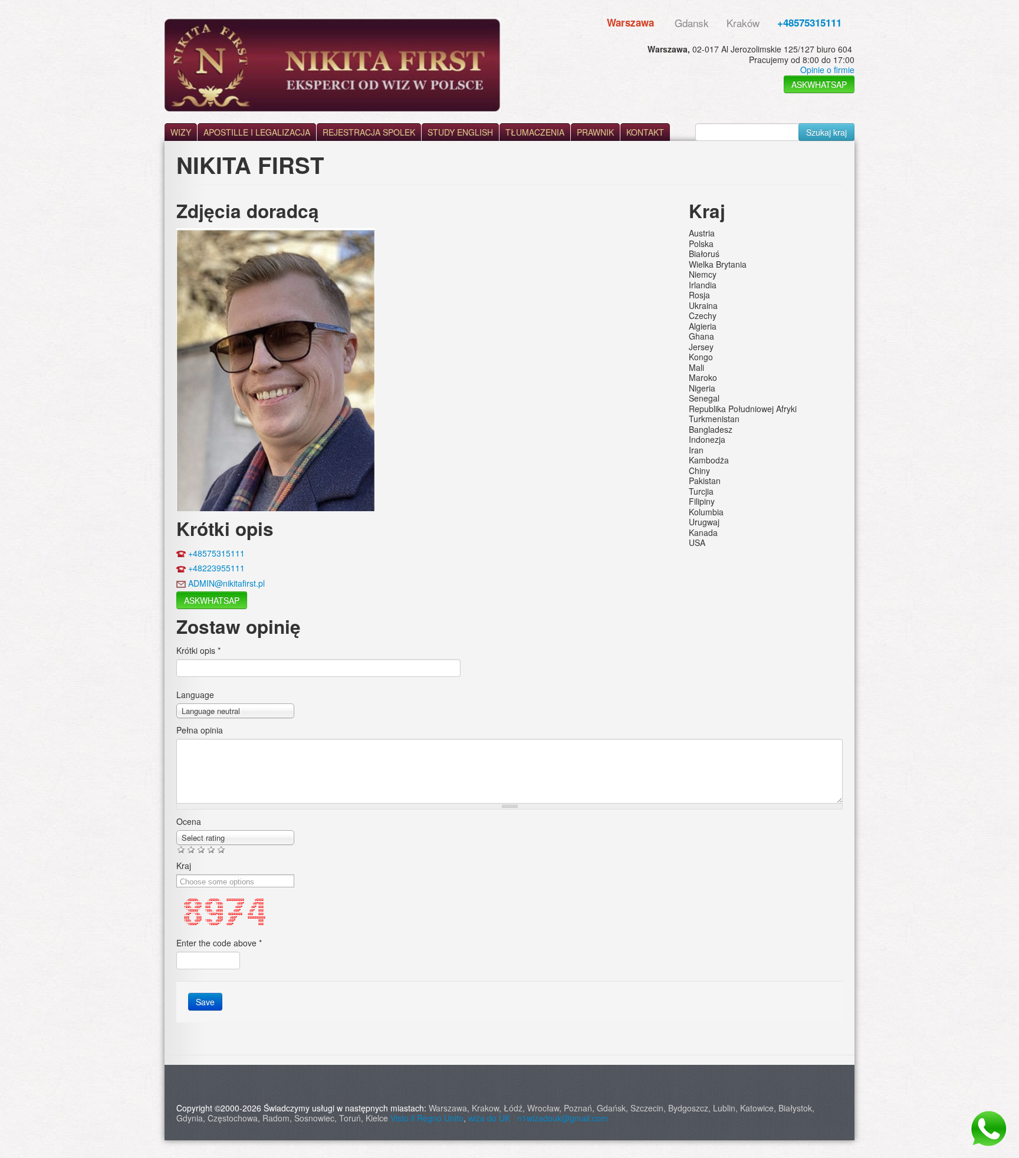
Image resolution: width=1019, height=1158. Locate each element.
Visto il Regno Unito (427, 1118)
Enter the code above (219, 943)
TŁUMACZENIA (534, 132)
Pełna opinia (199, 730)
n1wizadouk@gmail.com (562, 1118)
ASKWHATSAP (819, 84)
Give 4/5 (211, 849)
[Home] (333, 64)
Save (205, 1002)
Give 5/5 (221, 849)
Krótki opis (198, 650)
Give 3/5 (201, 849)
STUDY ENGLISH (460, 132)
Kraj (183, 865)
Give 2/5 (191, 849)
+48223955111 (216, 568)
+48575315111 (809, 22)
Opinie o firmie (827, 69)
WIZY (180, 132)
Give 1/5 (181, 849)
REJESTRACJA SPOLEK (369, 132)
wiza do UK (491, 1118)
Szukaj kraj (826, 132)
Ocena (188, 821)
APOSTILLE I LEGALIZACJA (256, 132)
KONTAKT (645, 132)
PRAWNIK (595, 132)
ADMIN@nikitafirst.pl (226, 583)
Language (195, 694)
